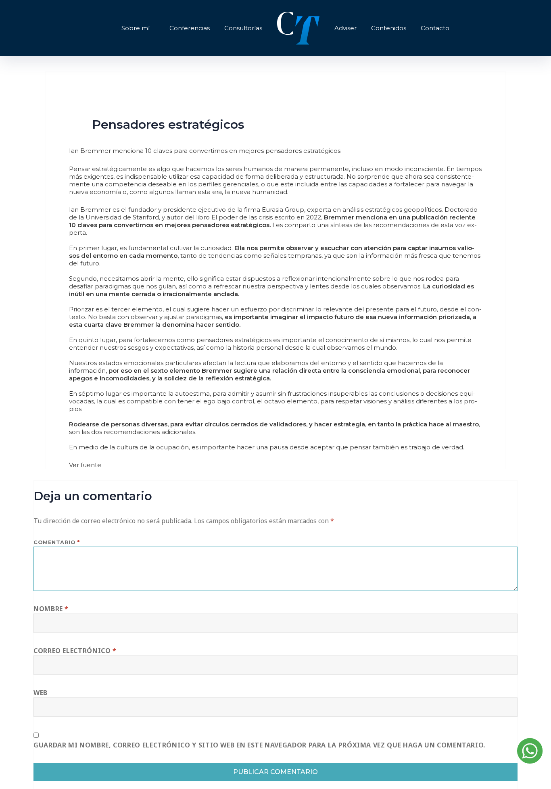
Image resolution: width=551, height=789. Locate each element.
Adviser (345, 28)
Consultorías (243, 28)
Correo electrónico (75, 650)
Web (40, 692)
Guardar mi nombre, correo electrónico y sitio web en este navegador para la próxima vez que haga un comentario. (259, 745)
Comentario (56, 542)
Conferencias (189, 28)
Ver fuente (85, 465)
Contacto (435, 28)
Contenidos (388, 28)
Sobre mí (135, 28)
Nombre (51, 608)
